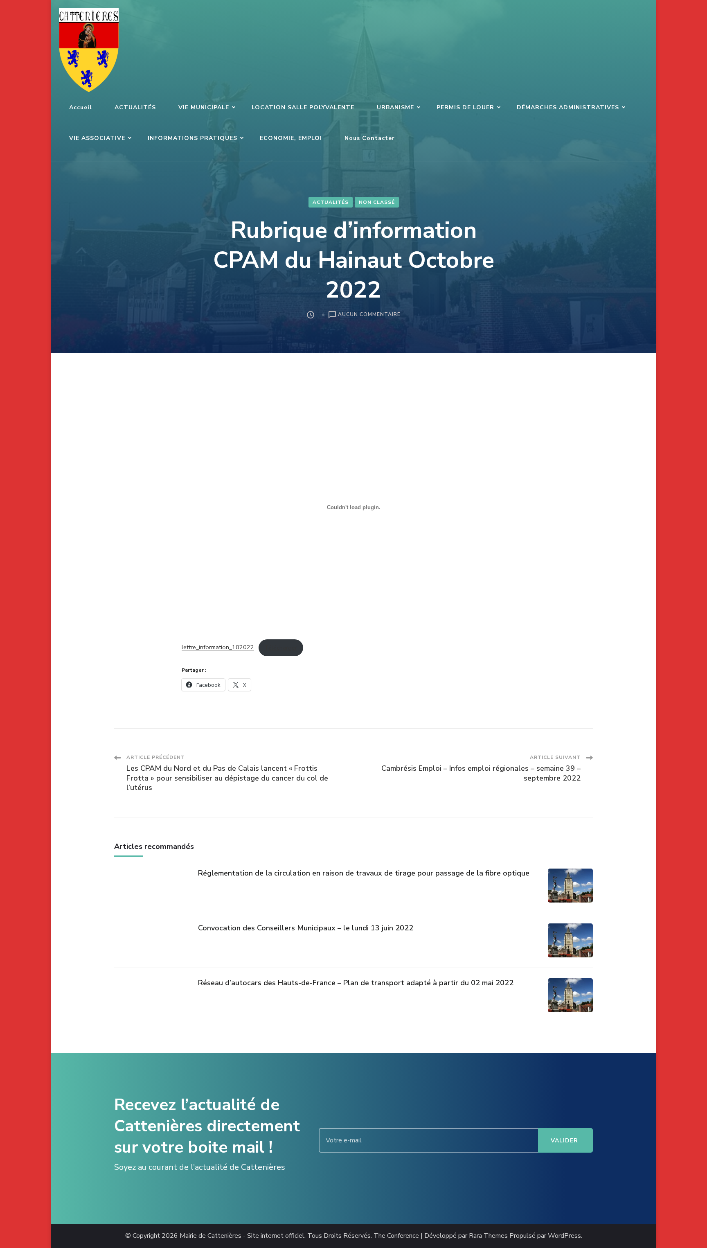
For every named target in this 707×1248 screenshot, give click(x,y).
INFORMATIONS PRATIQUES (192, 138)
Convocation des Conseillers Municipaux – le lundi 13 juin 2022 (305, 928)
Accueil (80, 107)
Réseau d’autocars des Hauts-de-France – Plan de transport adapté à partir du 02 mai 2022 (355, 983)
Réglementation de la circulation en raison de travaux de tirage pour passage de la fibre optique (363, 873)
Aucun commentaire (369, 315)
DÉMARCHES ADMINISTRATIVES (568, 107)
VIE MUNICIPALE (203, 107)
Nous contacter (369, 138)
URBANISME (395, 107)
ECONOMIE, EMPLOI (291, 138)
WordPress (564, 1236)
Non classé (377, 202)
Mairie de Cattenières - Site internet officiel (242, 1236)
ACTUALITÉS (135, 107)
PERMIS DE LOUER (465, 107)
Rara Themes (488, 1236)
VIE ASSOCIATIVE (97, 138)
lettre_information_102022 (218, 647)
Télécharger (280, 647)
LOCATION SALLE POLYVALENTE (303, 107)
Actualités (331, 202)
